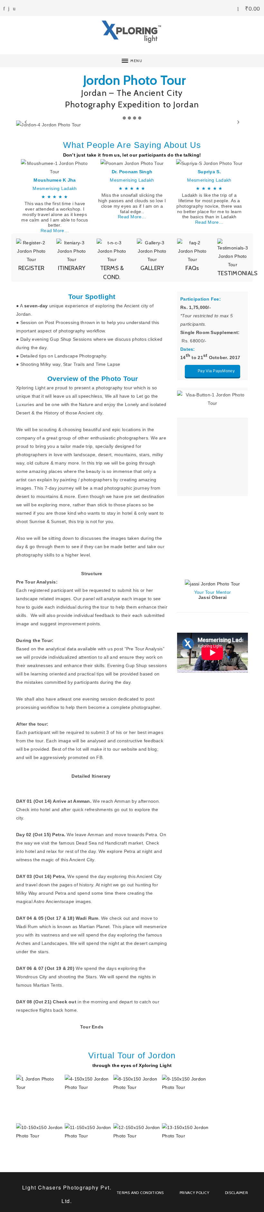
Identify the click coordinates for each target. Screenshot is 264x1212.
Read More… (55, 230)
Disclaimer (236, 1192)
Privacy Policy (194, 1192)
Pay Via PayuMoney (216, 371)
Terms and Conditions (140, 1192)
